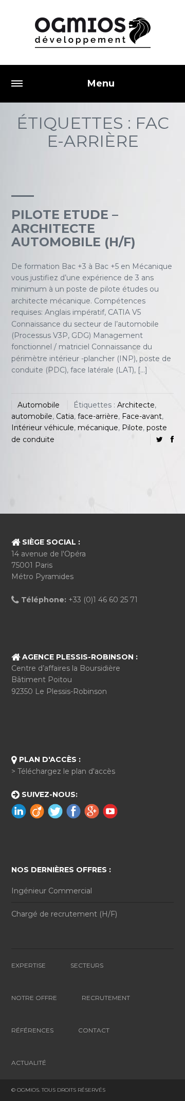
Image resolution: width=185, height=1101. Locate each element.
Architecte (136, 405)
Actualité (28, 1062)
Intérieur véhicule (42, 427)
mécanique (98, 427)
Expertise (28, 965)
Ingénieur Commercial (51, 890)
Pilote (132, 427)
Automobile (38, 405)
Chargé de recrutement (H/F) (64, 914)
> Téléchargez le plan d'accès (63, 771)
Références (32, 1030)
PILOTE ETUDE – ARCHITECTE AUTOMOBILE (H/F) (73, 228)
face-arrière (98, 416)
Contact (93, 1030)
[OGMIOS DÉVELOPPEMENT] (92, 32)
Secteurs (86, 965)
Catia (65, 416)
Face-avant (142, 416)
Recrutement (106, 998)
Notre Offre (34, 998)
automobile (31, 416)
